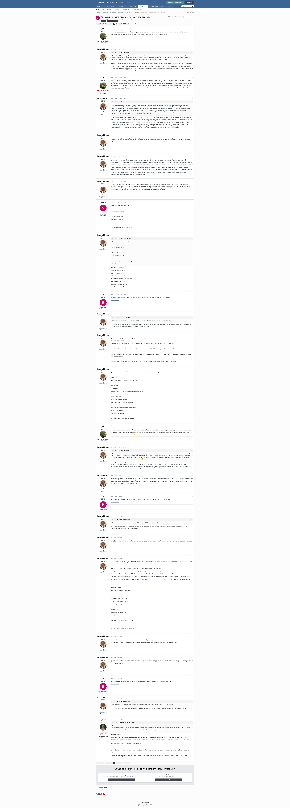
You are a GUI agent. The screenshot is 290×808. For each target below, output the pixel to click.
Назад (100, 23)
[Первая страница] (97, 24)
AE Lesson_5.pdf (115, 502)
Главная (99, 6)
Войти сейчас (168, 779)
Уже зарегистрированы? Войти (175, 2)
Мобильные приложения (156, 6)
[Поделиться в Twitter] (97, 794)
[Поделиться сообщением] (192, 28)
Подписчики (187, 16)
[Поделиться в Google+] (101, 794)
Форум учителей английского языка (113, 2)
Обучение (121, 6)
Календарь (109, 9)
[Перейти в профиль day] (103, 36)
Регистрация (190, 2)
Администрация (125, 9)
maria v (103, 203)
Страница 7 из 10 (134, 23)
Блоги (103, 9)
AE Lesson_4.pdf (115, 300)
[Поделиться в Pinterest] (104, 794)
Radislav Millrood (103, 49)
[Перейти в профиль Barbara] (103, 727)
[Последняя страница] (128, 24)
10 (121, 23)
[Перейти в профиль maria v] (103, 208)
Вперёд (124, 23)
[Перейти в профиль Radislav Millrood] (103, 57)
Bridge (105, 19)
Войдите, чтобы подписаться (176, 16)
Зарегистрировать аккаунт (121, 779)
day (103, 28)
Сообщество (143, 6)
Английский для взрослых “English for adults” (127, 19)
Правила (117, 9)
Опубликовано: (118, 28)
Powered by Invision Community (145, 805)
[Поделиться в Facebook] (99, 794)
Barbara (103, 719)
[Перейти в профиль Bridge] (98, 18)
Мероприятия (131, 6)
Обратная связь (145, 802)
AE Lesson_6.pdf (115, 684)
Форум (97, 9)
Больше (169, 6)
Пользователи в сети (137, 9)
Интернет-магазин (110, 6)
